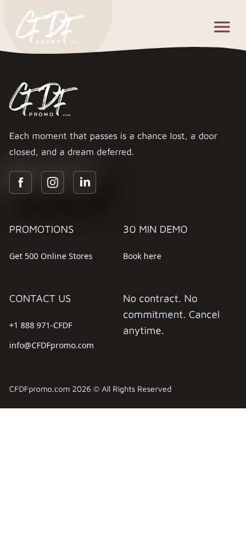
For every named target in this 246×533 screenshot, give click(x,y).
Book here (142, 255)
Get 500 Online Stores (51, 255)
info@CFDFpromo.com (51, 345)
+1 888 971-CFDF (40, 325)
